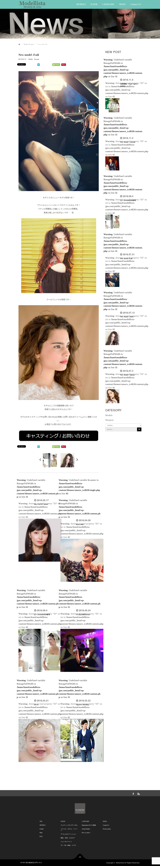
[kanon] (80, 808)
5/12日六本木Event (83, 614)
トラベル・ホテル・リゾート (69, 829)
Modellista (120, 863)
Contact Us (135, 4)
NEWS (122, 4)
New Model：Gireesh (127, 142)
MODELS (81, 4)
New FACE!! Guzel (41, 504)
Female (42, 829)
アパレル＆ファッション (68, 834)
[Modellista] (32, 3)
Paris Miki (80, 524)
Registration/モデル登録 (89, 825)
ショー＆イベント (66, 841)
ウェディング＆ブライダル (69, 825)
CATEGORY (108, 4)
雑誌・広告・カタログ (68, 838)
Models (30, 59)
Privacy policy (107, 829)
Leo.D (36, 705)
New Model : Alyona (127, 375)
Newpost (36, 59)
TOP (41, 821)
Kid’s (41, 836)
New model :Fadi (126, 258)
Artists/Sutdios (86, 829)
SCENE (94, 4)
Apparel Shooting (82, 705)
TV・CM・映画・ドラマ (68, 845)
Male (41, 833)
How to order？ (86, 833)
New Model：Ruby (127, 317)
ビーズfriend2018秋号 (42, 614)
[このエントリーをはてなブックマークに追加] (38, 64)
